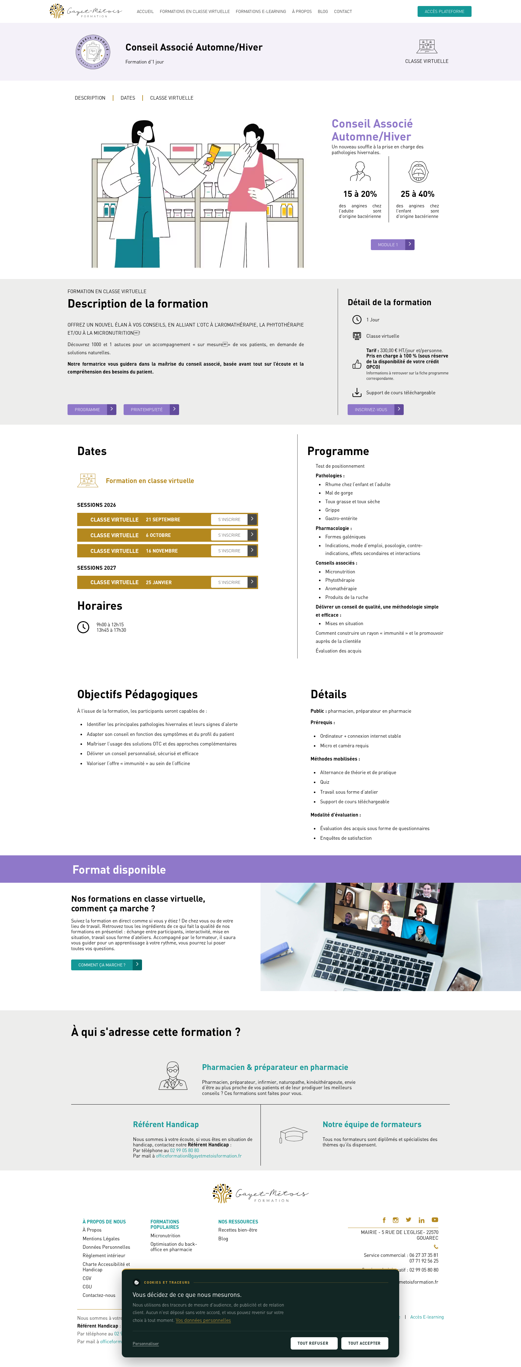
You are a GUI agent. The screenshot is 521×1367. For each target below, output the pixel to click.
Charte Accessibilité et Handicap (106, 1266)
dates (128, 98)
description (90, 98)
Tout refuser (313, 1343)
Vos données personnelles (203, 1320)
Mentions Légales (101, 1238)
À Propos (302, 11)
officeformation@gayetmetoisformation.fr (199, 1156)
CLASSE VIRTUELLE (172, 98)
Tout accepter (364, 1343)
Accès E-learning (427, 1316)
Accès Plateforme (444, 11)
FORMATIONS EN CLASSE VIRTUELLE (195, 11)
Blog (323, 11)
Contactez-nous (99, 1295)
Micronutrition (165, 1235)
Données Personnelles (106, 1247)
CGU (87, 1287)
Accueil (145, 11)
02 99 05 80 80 (184, 1150)
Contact (343, 11)
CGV (87, 1278)
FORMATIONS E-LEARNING (261, 11)
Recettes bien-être (237, 1230)
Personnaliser (146, 1343)
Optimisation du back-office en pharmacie (173, 1246)
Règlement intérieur (104, 1255)
